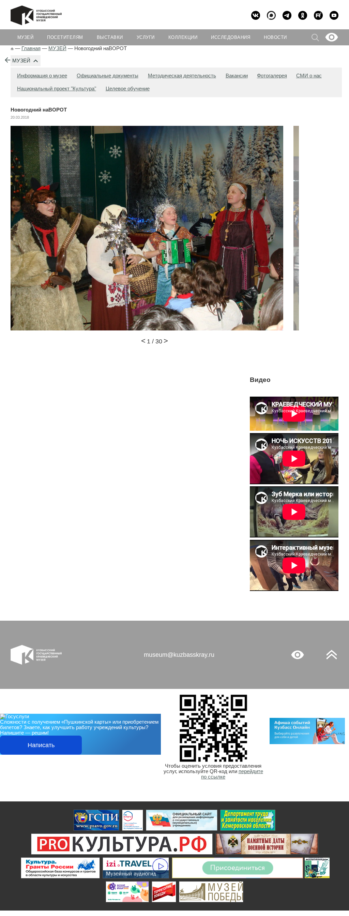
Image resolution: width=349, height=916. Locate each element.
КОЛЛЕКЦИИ (183, 37)
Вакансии (237, 75)
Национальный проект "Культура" (56, 88)
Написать (41, 745)
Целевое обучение (128, 88)
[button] (143, 341)
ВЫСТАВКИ (110, 37)
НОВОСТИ (275, 37)
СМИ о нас (309, 75)
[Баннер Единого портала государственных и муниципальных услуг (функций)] (96, 820)
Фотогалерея (272, 75)
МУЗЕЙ (21, 60)
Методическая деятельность (182, 75)
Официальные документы (107, 75)
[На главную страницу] (12, 48)
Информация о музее (42, 75)
